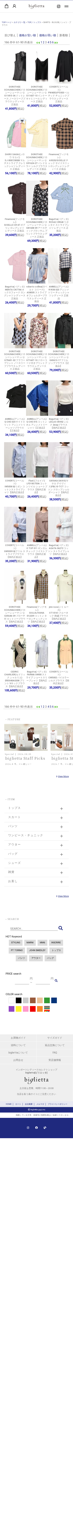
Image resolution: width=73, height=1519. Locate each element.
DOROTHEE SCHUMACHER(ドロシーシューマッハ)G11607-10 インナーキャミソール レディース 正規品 (36, 94)
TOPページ (7, 22)
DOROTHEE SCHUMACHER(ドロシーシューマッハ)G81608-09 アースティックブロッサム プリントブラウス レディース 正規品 (36, 228)
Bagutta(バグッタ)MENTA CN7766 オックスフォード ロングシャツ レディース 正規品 (14, 292)
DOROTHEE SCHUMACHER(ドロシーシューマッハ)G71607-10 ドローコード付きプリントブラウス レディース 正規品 (36, 360)
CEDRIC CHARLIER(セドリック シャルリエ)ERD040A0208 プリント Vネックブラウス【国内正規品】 (14, 679)
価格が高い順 (47, 35)
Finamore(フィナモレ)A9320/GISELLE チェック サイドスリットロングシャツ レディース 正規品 (58, 161)
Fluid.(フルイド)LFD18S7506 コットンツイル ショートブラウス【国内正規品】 (36, 486)
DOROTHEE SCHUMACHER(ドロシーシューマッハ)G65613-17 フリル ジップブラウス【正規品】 (58, 358)
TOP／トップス (34, 22)
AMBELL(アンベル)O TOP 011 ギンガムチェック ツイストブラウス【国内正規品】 (36, 551)
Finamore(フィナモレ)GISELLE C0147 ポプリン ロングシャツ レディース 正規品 (14, 225)
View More (63, 776)
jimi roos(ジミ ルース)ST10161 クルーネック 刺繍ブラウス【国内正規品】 (59, 613)
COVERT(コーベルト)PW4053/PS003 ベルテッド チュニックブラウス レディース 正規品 (58, 94)
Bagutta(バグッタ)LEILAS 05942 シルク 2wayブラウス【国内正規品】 (58, 423)
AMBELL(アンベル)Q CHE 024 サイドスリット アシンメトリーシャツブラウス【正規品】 (14, 425)
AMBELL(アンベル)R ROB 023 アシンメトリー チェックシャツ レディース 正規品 (58, 292)
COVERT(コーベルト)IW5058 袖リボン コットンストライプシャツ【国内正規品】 (14, 486)
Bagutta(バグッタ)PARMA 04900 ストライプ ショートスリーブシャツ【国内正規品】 (36, 677)
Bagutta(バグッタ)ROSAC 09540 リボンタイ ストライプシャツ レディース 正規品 (58, 225)
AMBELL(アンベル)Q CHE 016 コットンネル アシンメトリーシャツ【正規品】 (36, 423)
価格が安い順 (27, 35)
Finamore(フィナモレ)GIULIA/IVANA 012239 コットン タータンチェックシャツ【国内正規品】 (36, 614)
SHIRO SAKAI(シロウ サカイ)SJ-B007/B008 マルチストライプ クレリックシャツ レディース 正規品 (14, 161)
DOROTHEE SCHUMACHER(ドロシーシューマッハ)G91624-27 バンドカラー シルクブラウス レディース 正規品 (36, 161)
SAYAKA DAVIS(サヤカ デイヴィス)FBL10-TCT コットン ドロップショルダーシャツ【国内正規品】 (58, 488)
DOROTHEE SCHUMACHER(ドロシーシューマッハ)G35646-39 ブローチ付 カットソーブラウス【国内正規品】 (14, 614)
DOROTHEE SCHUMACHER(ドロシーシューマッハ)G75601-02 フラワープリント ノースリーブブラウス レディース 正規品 (14, 360)
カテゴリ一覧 (19, 22)
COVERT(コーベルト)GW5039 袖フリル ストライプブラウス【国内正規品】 (14, 551)
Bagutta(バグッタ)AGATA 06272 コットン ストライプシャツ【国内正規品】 (58, 549)
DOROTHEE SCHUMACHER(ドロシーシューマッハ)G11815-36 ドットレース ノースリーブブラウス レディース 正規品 (14, 95)
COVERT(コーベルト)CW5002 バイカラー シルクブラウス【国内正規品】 (58, 677)
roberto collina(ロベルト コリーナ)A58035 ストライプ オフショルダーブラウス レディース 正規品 (36, 294)
